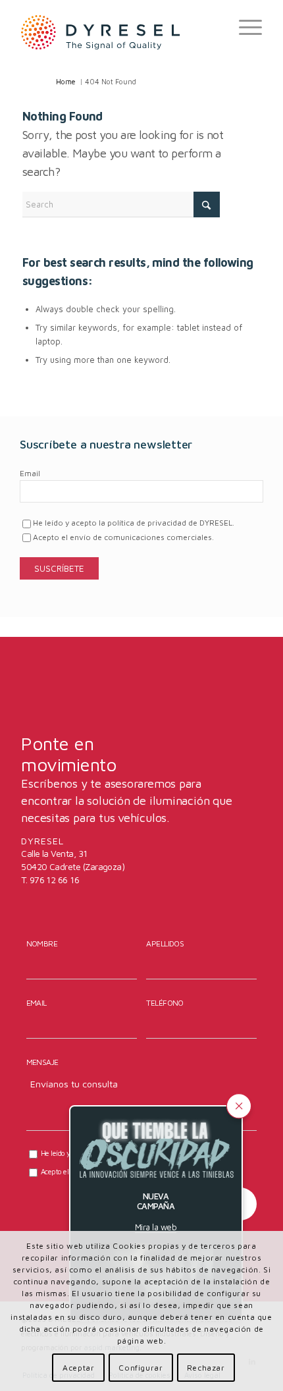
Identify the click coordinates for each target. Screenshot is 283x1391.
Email (30, 473)
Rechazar (206, 1368)
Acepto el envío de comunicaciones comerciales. (123, 537)
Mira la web (155, 1227)
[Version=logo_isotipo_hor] (117, 32)
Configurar (140, 1368)
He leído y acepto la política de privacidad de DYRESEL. (133, 523)
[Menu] (244, 27)
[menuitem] (244, 27)
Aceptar (78, 1368)
